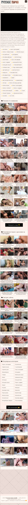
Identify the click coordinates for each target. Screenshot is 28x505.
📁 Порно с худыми (16, 88)
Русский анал (18, 364)
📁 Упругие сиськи (19, 52)
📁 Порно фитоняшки (6, 90)
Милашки (17, 387)
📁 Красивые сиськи (17, 75)
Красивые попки (5, 390)
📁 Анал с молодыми (14, 49)
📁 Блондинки (14, 54)
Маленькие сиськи (19, 374)
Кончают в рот (5, 398)
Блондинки (17, 372)
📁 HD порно (4, 49)
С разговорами (18, 367)
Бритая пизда (18, 392)
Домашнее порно (19, 377)
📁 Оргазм (3, 83)
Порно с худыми (18, 382)
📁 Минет (12, 77)
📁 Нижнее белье (18, 80)
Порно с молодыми (6, 364)
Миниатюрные (5, 372)
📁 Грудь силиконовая (16, 67)
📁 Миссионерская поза (7, 80)
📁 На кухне (4, 95)
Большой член (18, 380)
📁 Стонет (22, 90)
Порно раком (5, 392)
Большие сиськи (5, 382)
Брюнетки (17, 390)
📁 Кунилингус (4, 77)
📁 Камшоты (4, 72)
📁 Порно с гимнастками (7, 52)
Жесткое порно (5, 395)
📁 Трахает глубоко (6, 93)
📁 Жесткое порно (15, 70)
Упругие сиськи (5, 367)
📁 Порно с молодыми (16, 85)
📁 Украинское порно (17, 93)
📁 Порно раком (5, 85)
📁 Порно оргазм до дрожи (14, 83)
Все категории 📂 (14, 407)
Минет (3, 377)
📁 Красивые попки (5, 75)
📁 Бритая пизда (17, 57)
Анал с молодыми (19, 369)
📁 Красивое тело (13, 72)
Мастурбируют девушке (7, 400)
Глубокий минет (18, 385)
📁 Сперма (16, 90)
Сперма (4, 374)
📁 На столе (11, 95)
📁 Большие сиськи (6, 65)
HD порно (4, 380)
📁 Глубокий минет (17, 65)
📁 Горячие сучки (5, 67)
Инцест (3, 385)
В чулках (4, 387)
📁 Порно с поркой (6, 88)
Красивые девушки (19, 398)
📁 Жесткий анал (5, 70)
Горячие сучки (5, 369)
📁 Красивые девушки (6, 57)
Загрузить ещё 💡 (14, 225)
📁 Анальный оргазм (17, 62)
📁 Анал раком (4, 59)
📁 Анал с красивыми (15, 59)
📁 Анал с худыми (5, 62)
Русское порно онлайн (11, 498)
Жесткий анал (18, 395)
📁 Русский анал (5, 54)
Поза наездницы (18, 400)
